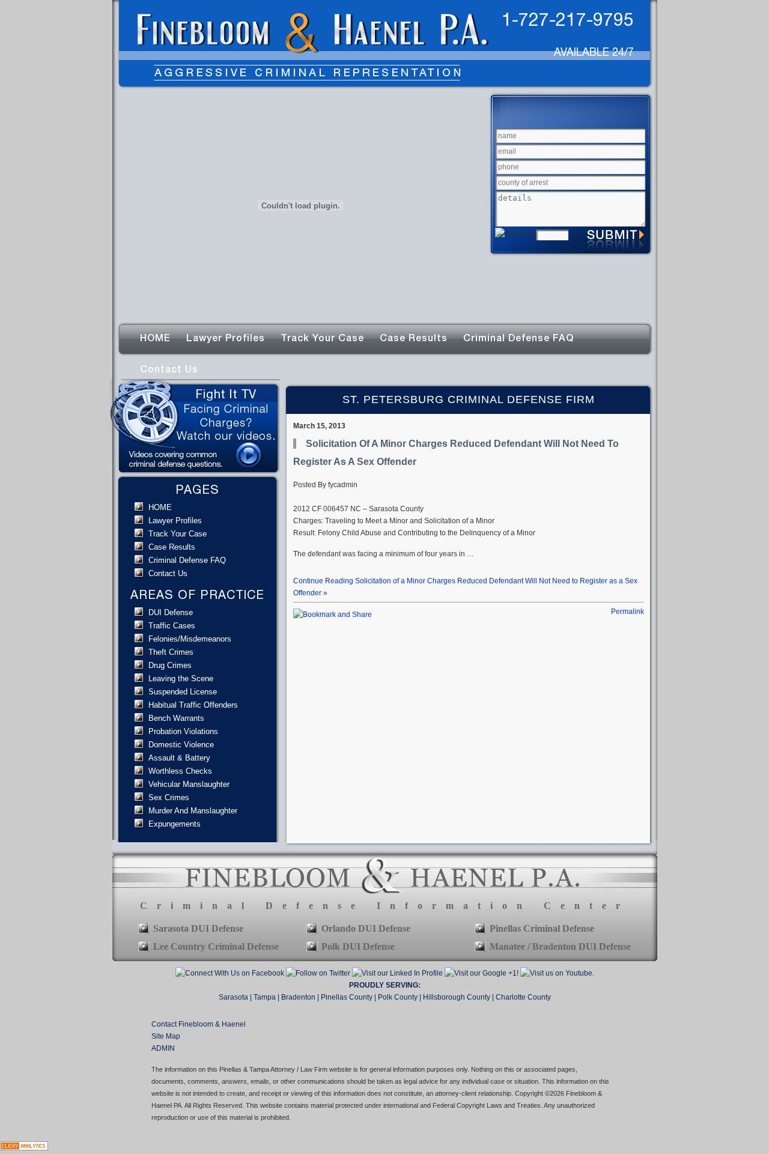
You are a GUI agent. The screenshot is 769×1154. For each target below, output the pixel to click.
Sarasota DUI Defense (198, 928)
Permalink (627, 611)
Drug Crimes (170, 665)
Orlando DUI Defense (365, 928)
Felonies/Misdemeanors (189, 638)
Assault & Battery (179, 757)
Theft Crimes (170, 652)
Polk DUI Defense (358, 946)
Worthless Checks (180, 771)
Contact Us (169, 369)
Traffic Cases (171, 625)
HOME (155, 338)
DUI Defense (170, 612)
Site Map (165, 1036)
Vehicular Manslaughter (188, 784)
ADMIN (163, 1048)
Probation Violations (183, 731)
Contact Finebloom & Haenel (198, 1024)
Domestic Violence (181, 744)
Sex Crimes (168, 797)
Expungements (174, 823)
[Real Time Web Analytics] (24, 1148)
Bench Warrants (176, 718)
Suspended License (182, 691)
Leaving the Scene (180, 678)
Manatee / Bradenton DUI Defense (560, 946)
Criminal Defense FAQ (518, 338)
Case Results (414, 338)
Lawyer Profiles (225, 338)
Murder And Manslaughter (192, 810)
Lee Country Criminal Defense (216, 946)
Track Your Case (322, 338)
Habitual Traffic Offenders (193, 704)
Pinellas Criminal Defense (542, 928)
